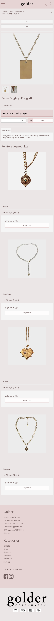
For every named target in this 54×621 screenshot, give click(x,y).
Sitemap (7, 533)
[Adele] (27, 352)
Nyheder (7, 546)
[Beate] (27, 177)
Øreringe (7, 552)
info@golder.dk (15, 527)
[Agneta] (27, 440)
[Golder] (27, 4)
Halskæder (8, 559)
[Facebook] (6, 578)
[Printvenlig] (52, 12)
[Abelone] (27, 265)
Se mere (7, 562)
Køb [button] (42, 120)
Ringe (6, 549)
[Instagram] (11, 578)
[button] (27, 21)
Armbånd (7, 556)
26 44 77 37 (18, 524)
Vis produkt (27, 225)
